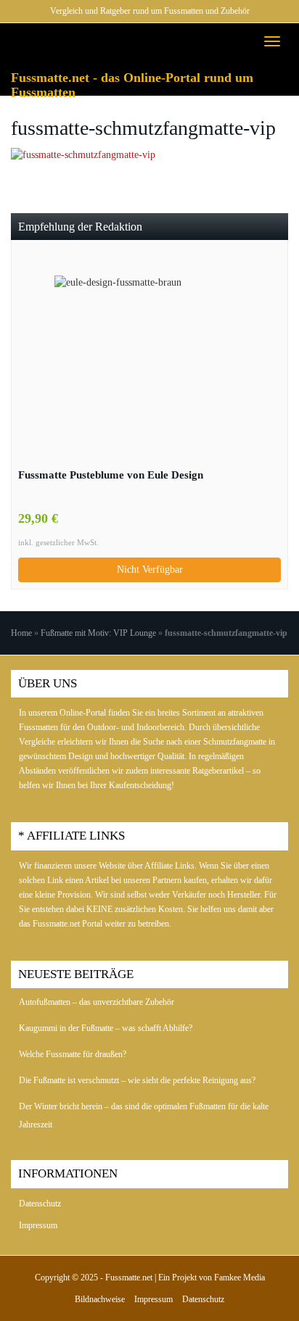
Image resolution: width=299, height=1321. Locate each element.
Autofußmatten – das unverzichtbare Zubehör (96, 1002)
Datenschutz (40, 1203)
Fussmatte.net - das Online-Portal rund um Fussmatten (132, 83)
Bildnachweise (100, 1299)
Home (21, 633)
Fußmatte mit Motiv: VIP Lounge (98, 633)
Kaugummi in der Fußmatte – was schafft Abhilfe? (105, 1028)
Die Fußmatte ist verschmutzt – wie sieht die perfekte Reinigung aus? (137, 1080)
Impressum (38, 1225)
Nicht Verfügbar (150, 569)
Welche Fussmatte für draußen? (72, 1054)
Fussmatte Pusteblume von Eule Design (110, 474)
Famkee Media (239, 1277)
